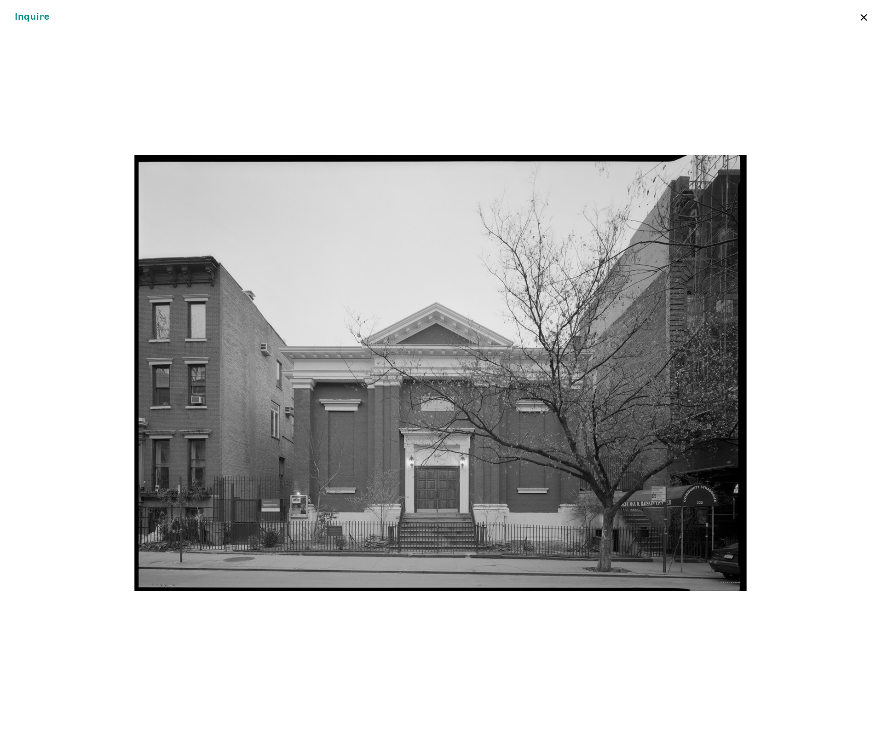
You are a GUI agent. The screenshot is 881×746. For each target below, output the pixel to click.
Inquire (32, 17)
